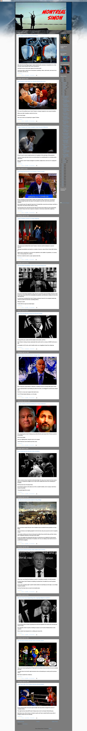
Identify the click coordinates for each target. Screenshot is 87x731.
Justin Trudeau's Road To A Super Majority (28, 218)
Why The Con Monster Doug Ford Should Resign (30, 313)
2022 (63, 79)
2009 (63, 181)
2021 (63, 81)
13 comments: (32, 165)
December (65, 82)
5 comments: (31, 259)
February (64, 160)
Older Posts (55, 721)
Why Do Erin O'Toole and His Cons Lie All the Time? (31, 640)
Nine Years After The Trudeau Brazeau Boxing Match (31, 684)
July (63, 90)
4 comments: (32, 75)
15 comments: (32, 121)
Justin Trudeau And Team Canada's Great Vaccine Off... (65, 105)
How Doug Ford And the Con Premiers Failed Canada (31, 171)
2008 (63, 182)
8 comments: (32, 348)
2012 (63, 176)
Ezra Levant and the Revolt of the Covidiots (29, 451)
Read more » (20, 73)
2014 (63, 173)
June (64, 91)
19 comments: (32, 212)
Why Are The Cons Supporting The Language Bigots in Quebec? (34, 597)
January (64, 162)
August (64, 88)
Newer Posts (21, 721)
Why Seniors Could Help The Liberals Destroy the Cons (32, 81)
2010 (63, 179)
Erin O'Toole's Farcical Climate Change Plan (29, 355)
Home (37, 721)
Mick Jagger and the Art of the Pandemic (28, 35)
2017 (63, 168)
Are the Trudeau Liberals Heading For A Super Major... (65, 130)
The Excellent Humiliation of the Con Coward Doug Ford (32, 265)
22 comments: (32, 307)
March (64, 159)
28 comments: (32, 397)
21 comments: (32, 543)
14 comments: (32, 678)
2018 (63, 167)
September (65, 87)
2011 (63, 178)
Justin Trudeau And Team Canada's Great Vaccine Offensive (33, 127)
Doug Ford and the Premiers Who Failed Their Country (31, 549)
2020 (63, 164)
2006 (63, 185)
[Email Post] (36, 75)
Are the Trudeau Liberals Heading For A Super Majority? (32, 403)
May (64, 93)
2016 (63, 170)
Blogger (50, 728)
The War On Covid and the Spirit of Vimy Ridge (29, 499)
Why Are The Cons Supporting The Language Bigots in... (65, 146)
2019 (63, 165)
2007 (63, 184)
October (64, 85)
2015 (63, 171)
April (64, 94)
